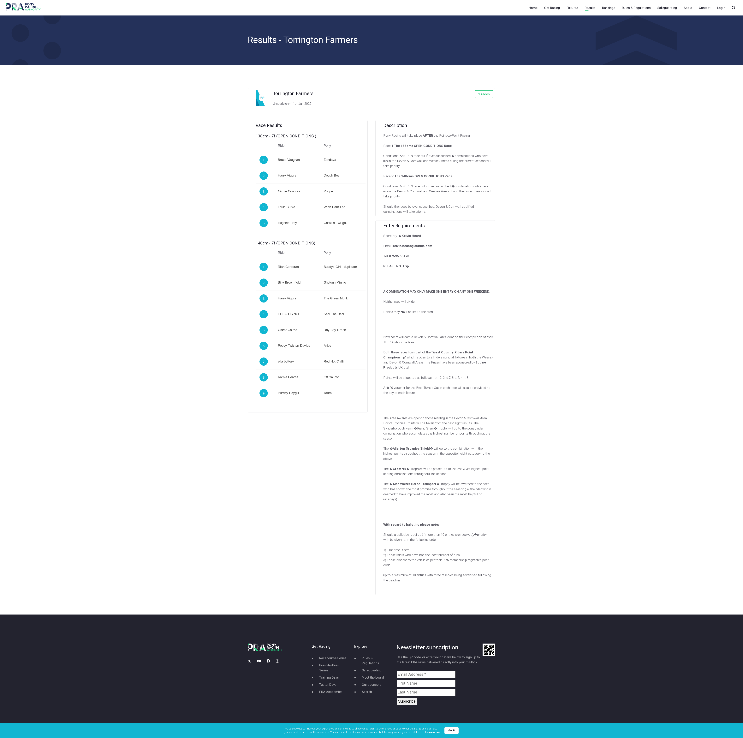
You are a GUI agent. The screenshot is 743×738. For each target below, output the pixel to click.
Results (590, 7)
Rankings (608, 7)
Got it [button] (451, 730)
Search (367, 691)
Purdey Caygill (288, 393)
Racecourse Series (332, 658)
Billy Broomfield (289, 282)
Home (533, 7)
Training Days (329, 677)
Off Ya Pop (331, 377)
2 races (484, 94)
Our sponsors (372, 684)
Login (721, 7)
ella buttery (286, 361)
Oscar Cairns (287, 330)
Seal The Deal (334, 314)
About (688, 7)
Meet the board (373, 677)
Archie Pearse (288, 377)
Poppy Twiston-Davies (294, 345)
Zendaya (330, 160)
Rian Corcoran (288, 267)
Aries (327, 345)
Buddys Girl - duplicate (340, 267)
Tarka (328, 393)
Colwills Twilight (335, 223)
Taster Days (327, 684)
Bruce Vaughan (289, 160)
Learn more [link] (432, 732)
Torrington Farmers (293, 93)
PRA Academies (330, 691)
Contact (704, 7)
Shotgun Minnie (335, 282)
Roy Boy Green (335, 330)
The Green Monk (336, 298)
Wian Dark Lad (334, 207)
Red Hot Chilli (334, 361)
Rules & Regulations (636, 7)
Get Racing (552, 7)
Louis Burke (286, 207)
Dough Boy (332, 175)
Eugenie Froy (287, 223)
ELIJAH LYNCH (289, 314)
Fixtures (572, 7)
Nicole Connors (289, 191)
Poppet (329, 191)
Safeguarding (667, 7)
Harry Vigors (287, 175)
